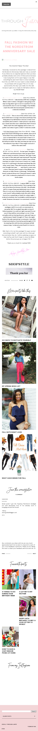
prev (3, 553)
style (8, 280)
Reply (3, 515)
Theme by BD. (32, 726)
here (19, 167)
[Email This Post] (32, 280)
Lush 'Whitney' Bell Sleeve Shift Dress (16, 181)
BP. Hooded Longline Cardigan (13, 98)
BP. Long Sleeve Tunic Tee (13, 113)
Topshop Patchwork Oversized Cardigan (16, 203)
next (34, 553)
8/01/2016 (4, 501)
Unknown (5, 499)
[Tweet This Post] (24, 280)
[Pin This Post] (29, 280)
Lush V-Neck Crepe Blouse (18, 149)
